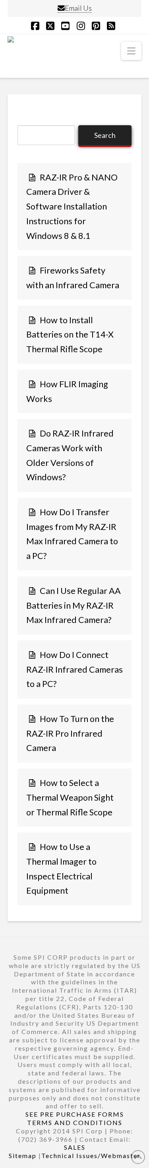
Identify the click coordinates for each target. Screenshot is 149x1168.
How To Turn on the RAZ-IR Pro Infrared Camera (70, 733)
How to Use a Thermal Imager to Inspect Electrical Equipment (61, 869)
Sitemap (23, 1155)
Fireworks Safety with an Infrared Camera (72, 277)
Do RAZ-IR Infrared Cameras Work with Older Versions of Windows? (70, 455)
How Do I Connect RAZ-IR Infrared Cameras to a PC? (74, 669)
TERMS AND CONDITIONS (74, 1122)
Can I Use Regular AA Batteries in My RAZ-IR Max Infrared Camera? (73, 605)
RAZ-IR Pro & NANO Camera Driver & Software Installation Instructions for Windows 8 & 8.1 (72, 206)
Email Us (78, 8)
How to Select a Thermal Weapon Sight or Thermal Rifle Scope (70, 797)
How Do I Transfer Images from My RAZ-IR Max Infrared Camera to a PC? (72, 534)
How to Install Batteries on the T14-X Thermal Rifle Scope (70, 334)
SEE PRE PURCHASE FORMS (74, 1114)
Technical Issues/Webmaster (91, 1155)
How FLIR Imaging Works (67, 391)
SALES (74, 1147)
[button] (131, 51)
